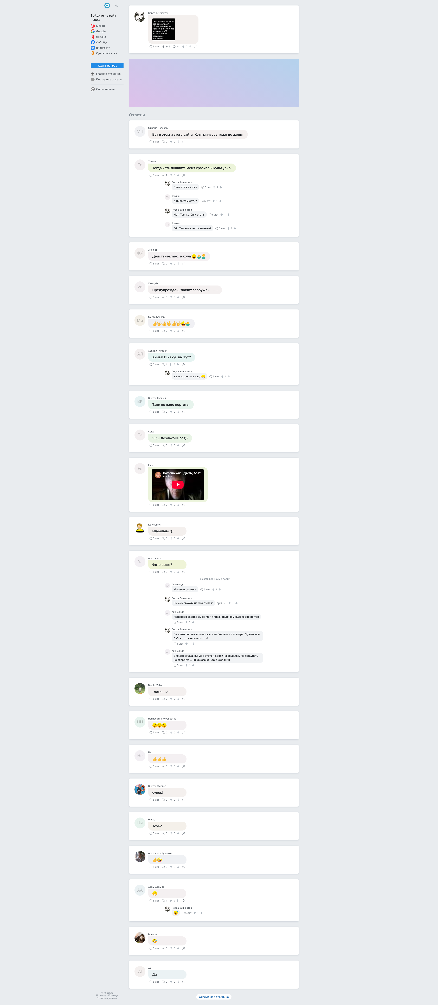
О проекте (107, 992)
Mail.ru (100, 26)
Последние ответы (109, 79)
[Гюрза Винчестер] (141, 16)
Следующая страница (214, 996)
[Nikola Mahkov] (141, 688)
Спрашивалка (105, 89)
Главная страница (108, 73)
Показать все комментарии (214, 579)
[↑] (183, 46)
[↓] (189, 46)
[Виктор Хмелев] (141, 789)
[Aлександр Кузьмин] (141, 856)
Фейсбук (102, 42)
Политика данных (107, 998)
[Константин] (141, 528)
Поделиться (195, 46)
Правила (101, 995)
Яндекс (101, 36)
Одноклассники (106, 53)
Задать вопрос (107, 65)
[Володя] (141, 937)
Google (101, 31)
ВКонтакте (103, 47)
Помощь (113, 995)
